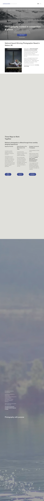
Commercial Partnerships (32, 174)
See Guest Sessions (20, 174)
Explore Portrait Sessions (8, 174)
